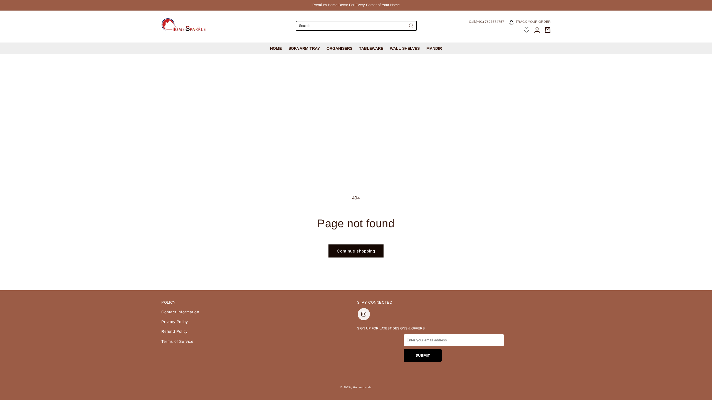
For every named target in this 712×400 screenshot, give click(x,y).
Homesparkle (362, 387)
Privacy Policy (174, 321)
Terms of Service (177, 341)
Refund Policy (174, 331)
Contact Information (180, 312)
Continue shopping (356, 251)
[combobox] (356, 26)
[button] (548, 30)
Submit (423, 355)
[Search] (411, 25)
